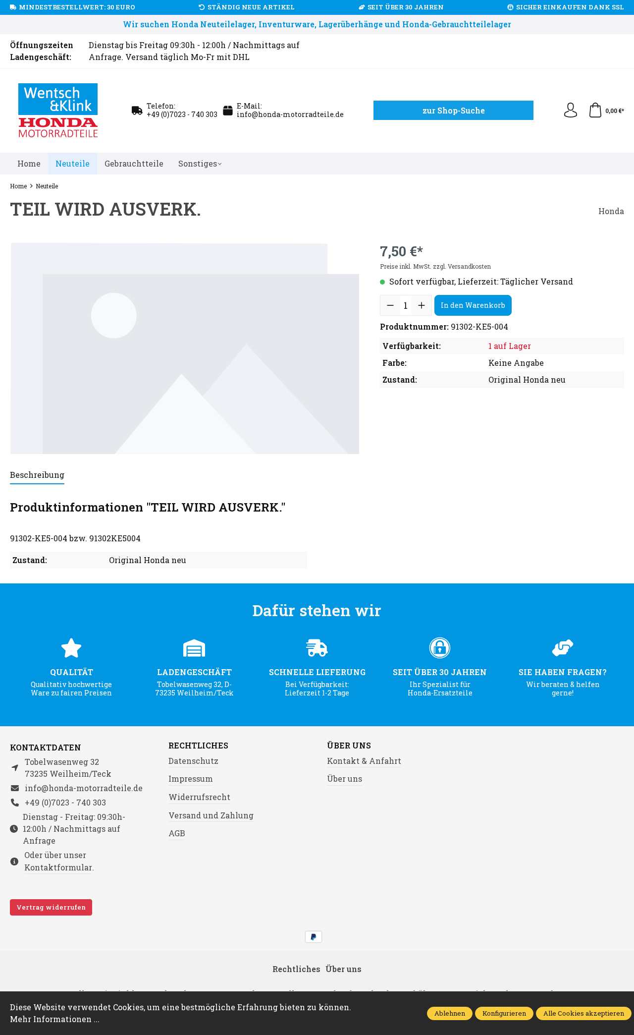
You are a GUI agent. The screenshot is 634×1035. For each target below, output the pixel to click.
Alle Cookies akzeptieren (583, 1013)
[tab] (37, 475)
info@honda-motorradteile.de (290, 114)
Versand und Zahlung (211, 815)
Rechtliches (198, 745)
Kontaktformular (58, 867)
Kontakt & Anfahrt (364, 760)
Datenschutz (193, 760)
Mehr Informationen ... (55, 1019)
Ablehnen (449, 1013)
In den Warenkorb (473, 305)
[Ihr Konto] (570, 110)
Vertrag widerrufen (51, 907)
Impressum (190, 778)
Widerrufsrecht (199, 797)
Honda (611, 211)
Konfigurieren (504, 1013)
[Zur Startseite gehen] (58, 110)
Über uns (349, 745)
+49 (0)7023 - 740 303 (182, 114)
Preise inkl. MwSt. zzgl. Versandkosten (435, 266)
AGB (176, 833)
